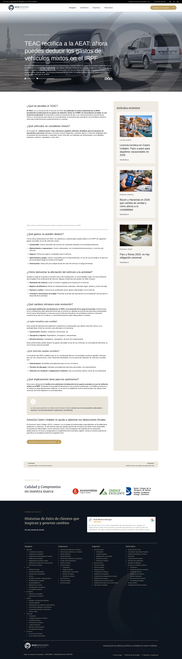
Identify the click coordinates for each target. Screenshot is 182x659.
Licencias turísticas (125, 140)
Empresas (96, 8)
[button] (139, 2)
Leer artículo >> (124, 159)
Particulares (108, 8)
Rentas (130, 249)
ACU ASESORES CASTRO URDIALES (37, 34)
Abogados (72, 8)
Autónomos (84, 8)
